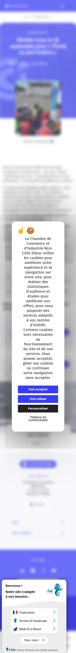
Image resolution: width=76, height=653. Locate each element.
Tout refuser (38, 399)
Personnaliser (38, 408)
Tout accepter (38, 389)
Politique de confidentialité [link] (38, 418)
